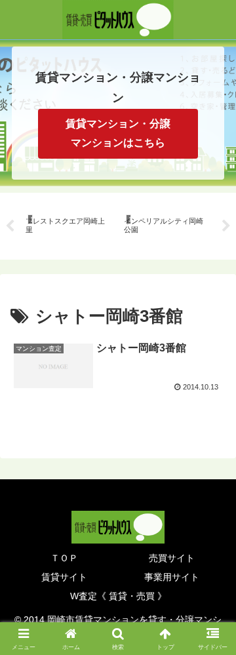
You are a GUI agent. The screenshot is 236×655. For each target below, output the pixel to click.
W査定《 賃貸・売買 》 (118, 596)
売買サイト (172, 558)
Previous (9, 226)
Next (226, 226)
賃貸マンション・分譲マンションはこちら (118, 133)
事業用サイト (171, 577)
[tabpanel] (67, 224)
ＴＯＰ (64, 558)
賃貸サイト (64, 577)
